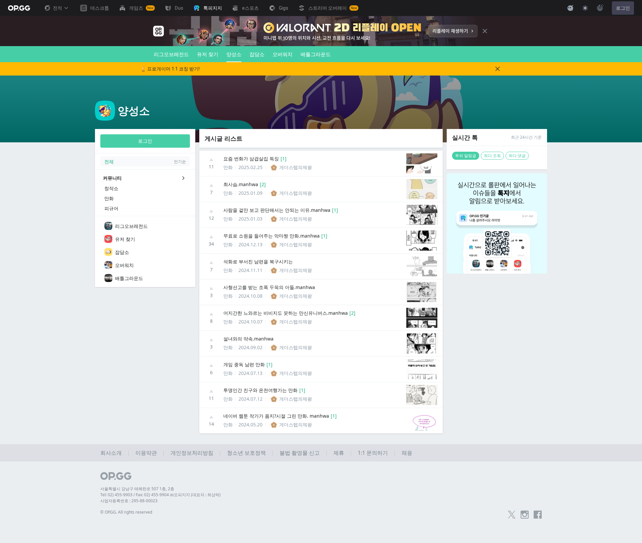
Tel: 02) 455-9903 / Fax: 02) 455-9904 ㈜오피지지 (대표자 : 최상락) (160, 495)
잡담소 (256, 54)
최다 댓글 (517, 155)
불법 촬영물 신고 (300, 452)
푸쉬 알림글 (465, 155)
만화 (228, 167)
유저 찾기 (207, 54)
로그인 (623, 8)
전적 (57, 8)
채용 (407, 452)
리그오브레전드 (171, 54)
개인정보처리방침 (192, 452)
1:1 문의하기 (373, 452)
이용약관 (146, 452)
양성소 (233, 54)
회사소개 (111, 452)
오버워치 (283, 54)
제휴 (338, 452)
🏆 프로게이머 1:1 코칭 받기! (170, 69)
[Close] (485, 31)
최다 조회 (492, 155)
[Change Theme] (585, 8)
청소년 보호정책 (246, 452)
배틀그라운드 (316, 54)
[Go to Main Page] (19, 8)
